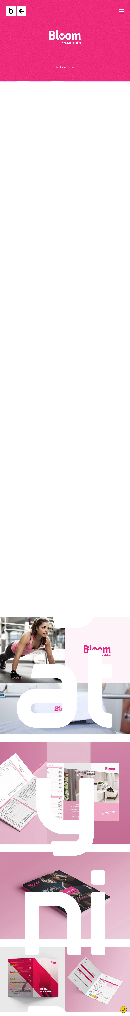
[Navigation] (121, 11)
